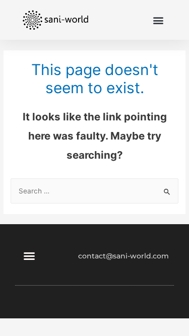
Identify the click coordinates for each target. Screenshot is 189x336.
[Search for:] (94, 191)
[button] (158, 20)
